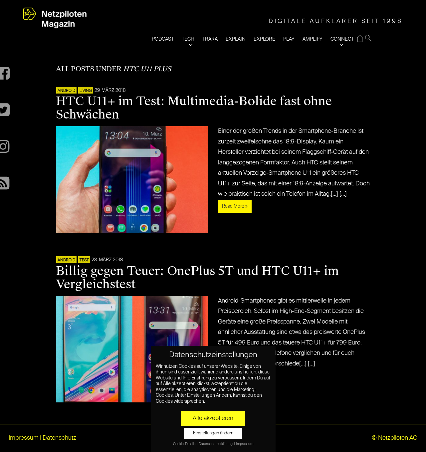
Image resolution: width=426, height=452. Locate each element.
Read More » (235, 206)
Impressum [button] (244, 444)
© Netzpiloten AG (394, 438)
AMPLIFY (312, 39)
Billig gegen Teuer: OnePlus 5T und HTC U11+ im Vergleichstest (197, 277)
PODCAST (163, 39)
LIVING (86, 91)
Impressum (24, 438)
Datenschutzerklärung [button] (216, 444)
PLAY (289, 39)
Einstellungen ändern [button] (213, 433)
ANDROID (66, 91)
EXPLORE (264, 39)
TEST (84, 260)
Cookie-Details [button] (184, 444)
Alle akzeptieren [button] (213, 418)
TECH (188, 39)
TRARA (210, 39)
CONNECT (342, 39)
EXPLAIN (236, 39)
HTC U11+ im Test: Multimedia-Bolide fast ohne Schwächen (194, 108)
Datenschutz (59, 438)
